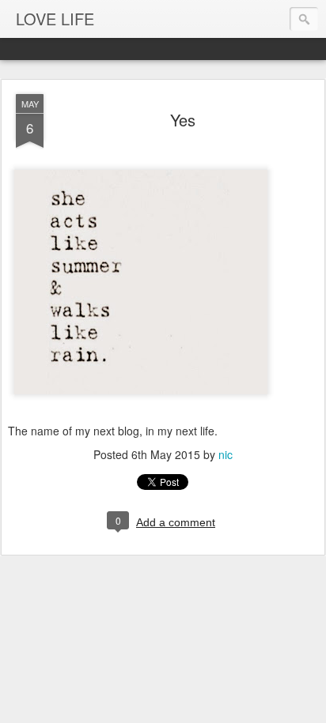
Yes (182, 119)
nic (225, 454)
